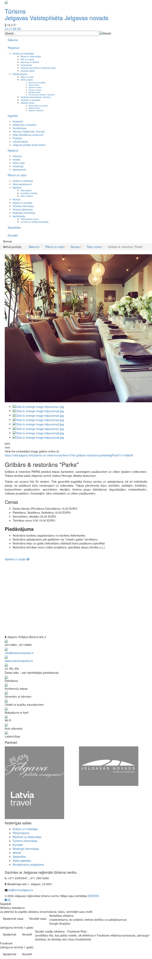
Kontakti (13, 235)
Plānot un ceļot (17, 175)
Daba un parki (27, 76)
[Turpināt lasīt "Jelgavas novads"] (108, 766)
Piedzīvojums (20, 74)
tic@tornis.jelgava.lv (20, 890)
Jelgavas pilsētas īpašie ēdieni (29, 144)
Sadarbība (14, 227)
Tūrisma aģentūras (23, 209)
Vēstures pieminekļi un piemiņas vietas (38, 67)
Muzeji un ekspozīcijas (31, 56)
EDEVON (93, 896)
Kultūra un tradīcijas (23, 53)
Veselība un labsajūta (30, 100)
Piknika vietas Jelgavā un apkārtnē (41, 94)
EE (14, 29)
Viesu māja (19, 162)
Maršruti (17, 187)
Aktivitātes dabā (34, 92)
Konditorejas (19, 128)
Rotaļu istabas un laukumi (38, 105)
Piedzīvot (13, 48)
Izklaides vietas (27, 102)
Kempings (18, 166)
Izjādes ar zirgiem (35, 87)
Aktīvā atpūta (27, 79)
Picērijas (17, 138)
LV (6, 29)
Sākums (13, 40)
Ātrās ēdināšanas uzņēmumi (28, 134)
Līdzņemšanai (20, 141)
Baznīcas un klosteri (30, 62)
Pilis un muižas (27, 59)
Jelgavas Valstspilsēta (34, 17)
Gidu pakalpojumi (22, 184)
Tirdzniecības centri (29, 219)
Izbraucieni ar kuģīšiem (37, 82)
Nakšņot (13, 150)
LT (10, 29)
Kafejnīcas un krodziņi (24, 124)
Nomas (16, 199)
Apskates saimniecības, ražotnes (36, 97)
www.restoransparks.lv (19, 661)
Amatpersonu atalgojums (28, 864)
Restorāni (18, 121)
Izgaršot (13, 116)
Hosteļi (16, 159)
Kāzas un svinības (22, 202)
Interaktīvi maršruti (29, 193)
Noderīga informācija (24, 212)
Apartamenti (19, 169)
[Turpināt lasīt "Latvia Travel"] (34, 802)
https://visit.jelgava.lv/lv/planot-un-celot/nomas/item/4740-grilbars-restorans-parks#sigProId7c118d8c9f (69, 455)
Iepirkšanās (19, 216)
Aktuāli (17, 853)
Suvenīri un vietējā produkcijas (34, 221)
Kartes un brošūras (23, 180)
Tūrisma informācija (23, 206)
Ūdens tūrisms (33, 85)
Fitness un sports (34, 90)
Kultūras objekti (28, 70)
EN (19, 29)
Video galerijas (22, 860)
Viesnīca (17, 156)
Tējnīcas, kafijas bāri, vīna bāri (29, 131)
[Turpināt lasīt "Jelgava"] (34, 766)
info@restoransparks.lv (19, 653)
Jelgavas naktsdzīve (36, 110)
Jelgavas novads (86, 17)
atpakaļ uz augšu (16, 559)
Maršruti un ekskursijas (27, 837)
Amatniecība (26, 65)
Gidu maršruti (27, 195)
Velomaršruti (26, 190)
